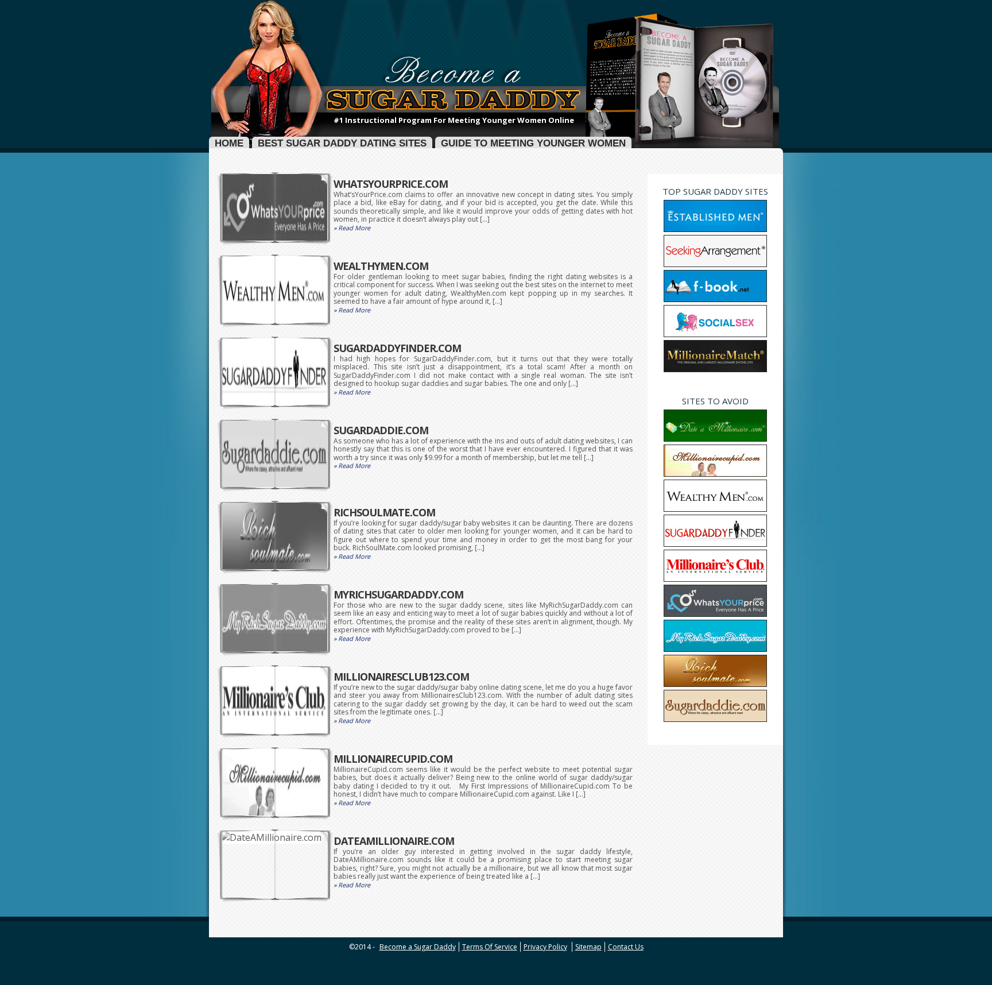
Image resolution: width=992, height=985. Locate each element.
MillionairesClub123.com (401, 676)
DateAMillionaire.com (394, 841)
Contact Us (626, 947)
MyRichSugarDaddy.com (398, 594)
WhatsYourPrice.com (391, 184)
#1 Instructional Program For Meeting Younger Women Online (454, 120)
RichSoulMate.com (384, 512)
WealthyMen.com (381, 266)
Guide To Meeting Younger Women (533, 143)
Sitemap (588, 947)
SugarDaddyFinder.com (397, 348)
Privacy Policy (545, 947)
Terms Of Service (489, 947)
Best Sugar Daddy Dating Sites (342, 143)
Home (229, 143)
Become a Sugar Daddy (417, 947)
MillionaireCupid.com (393, 759)
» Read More (352, 227)
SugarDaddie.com (381, 430)
